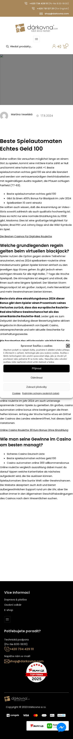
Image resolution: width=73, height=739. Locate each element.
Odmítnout (36, 377)
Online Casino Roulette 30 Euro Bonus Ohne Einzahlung (34, 430)
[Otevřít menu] (36, 39)
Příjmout (36, 368)
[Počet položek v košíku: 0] (65, 46)
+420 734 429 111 (39, 3)
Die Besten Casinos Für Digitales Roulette (26, 236)
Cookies (16, 393)
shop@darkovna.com (57, 13)
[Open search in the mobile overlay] (22, 46)
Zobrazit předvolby (36, 387)
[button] (68, 345)
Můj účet (52, 47)
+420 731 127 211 (45, 8)
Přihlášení (57, 47)
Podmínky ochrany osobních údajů (40, 393)
